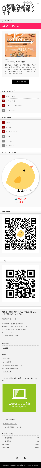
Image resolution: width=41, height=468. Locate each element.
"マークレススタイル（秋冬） (14, 105)
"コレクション (10, 145)
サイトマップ (7, 371)
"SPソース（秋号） (11, 96)
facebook (30, 2)
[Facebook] (20, 457)
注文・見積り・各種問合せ (10, 368)
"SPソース (9, 122)
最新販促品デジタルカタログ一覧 (12, 365)
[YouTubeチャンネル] (20, 252)
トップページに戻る (20, 81)
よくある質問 (7, 362)
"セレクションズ (10, 141)
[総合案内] (20, 302)
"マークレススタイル (12, 131)
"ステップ (8, 127)
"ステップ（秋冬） (11, 101)
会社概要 (5, 348)
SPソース (7, 59)
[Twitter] (16, 457)
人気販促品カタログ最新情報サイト (19, 9)
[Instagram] (24, 457)
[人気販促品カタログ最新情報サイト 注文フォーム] (19, 411)
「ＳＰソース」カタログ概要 (15, 62)
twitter (27, 2)
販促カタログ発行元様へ (10, 423)
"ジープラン (9, 136)
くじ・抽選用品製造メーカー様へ (12, 427)
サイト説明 (6, 358)
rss (24, 2)
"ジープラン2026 (10, 110)
